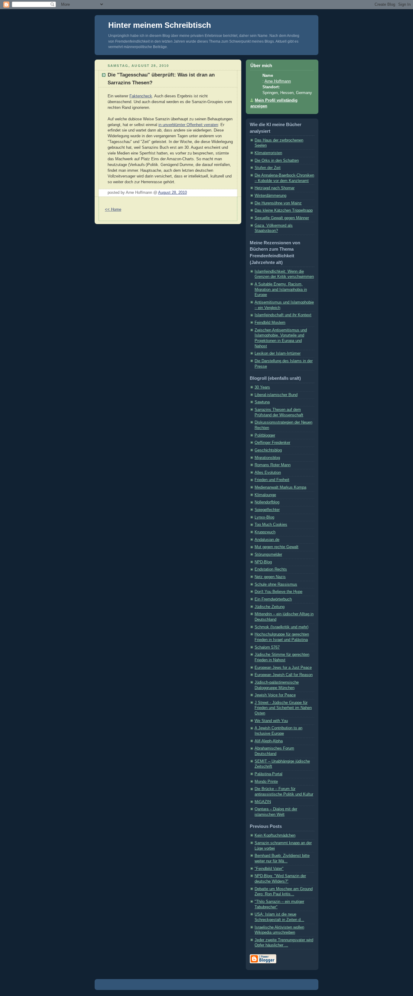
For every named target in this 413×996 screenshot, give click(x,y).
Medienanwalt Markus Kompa (280, 487)
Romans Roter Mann (273, 465)
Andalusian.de (267, 540)
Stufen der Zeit (268, 168)
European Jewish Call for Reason (284, 675)
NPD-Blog (263, 562)
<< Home (113, 209)
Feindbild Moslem (270, 323)
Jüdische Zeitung (270, 607)
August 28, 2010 (172, 192)
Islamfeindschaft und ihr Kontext (283, 315)
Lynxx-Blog (264, 517)
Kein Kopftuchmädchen (275, 835)
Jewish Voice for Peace (275, 695)
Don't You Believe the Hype (278, 592)
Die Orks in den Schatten (277, 160)
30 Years (262, 387)
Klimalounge (265, 495)
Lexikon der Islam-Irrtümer (278, 353)
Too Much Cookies (271, 524)
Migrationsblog (267, 458)
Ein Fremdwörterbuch (273, 599)
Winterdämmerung (270, 196)
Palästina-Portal (268, 774)
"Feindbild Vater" (269, 869)
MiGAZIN (263, 802)
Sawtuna (262, 402)
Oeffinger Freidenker (272, 443)
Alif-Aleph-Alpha (269, 741)
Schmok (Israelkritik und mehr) (281, 627)
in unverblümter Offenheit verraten (188, 125)
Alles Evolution (268, 472)
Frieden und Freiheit (272, 480)
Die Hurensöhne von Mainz (278, 203)
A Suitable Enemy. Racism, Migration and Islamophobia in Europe (281, 289)
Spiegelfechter (267, 510)
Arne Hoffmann (278, 81)
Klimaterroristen (268, 153)
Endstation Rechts (271, 569)
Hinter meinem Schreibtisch (159, 25)
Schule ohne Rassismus (276, 584)
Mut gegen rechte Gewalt (276, 547)
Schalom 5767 (267, 647)
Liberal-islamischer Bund (276, 395)
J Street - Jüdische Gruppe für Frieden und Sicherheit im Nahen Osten (283, 708)
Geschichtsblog (268, 450)
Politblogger (265, 435)
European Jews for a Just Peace (283, 668)
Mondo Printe (266, 782)
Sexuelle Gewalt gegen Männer (282, 218)
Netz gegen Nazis (270, 577)
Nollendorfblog (267, 502)
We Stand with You (271, 721)
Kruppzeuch (265, 532)
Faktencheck (140, 96)
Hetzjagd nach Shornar (274, 188)
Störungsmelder (268, 554)
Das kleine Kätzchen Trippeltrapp (284, 210)
